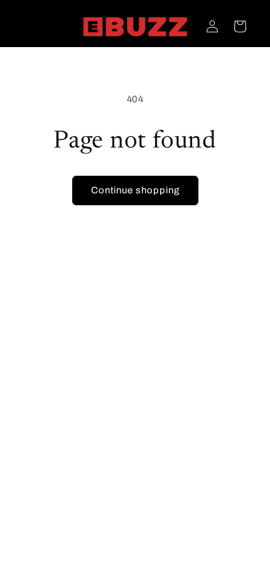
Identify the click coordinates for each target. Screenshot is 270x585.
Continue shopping (135, 190)
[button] (240, 26)
